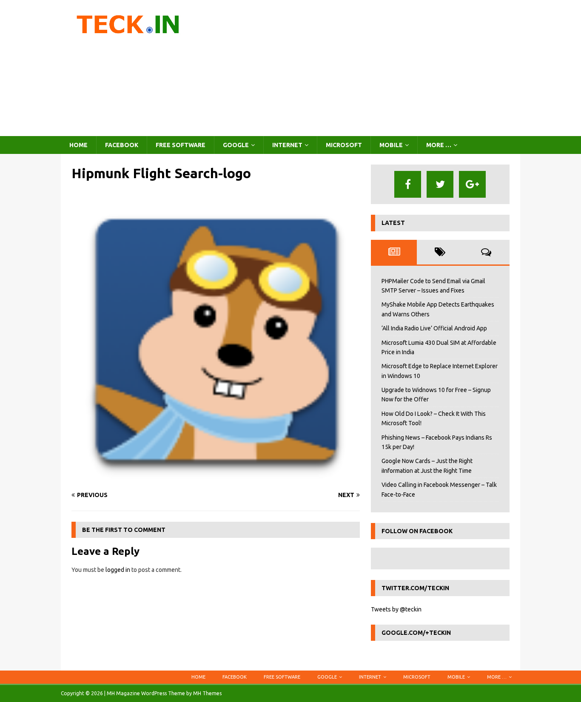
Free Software (180, 145)
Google (236, 145)
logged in (117, 569)
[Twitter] (440, 184)
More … (438, 145)
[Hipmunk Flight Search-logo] (215, 478)
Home (78, 145)
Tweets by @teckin (396, 609)
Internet (287, 145)
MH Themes (207, 693)
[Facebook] (407, 184)
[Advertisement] (365, 68)
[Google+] (472, 184)
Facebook (121, 145)
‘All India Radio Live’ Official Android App (434, 328)
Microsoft (344, 145)
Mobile (391, 145)
